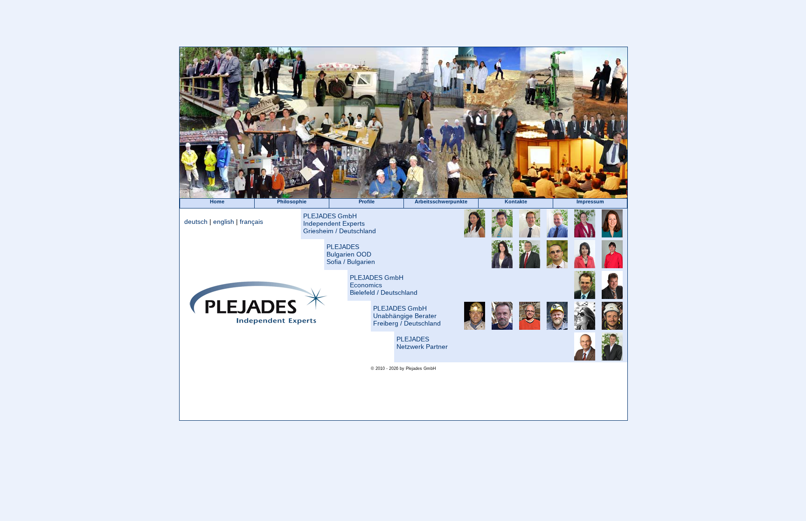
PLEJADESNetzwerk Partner (422, 342)
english (223, 221)
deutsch (196, 221)
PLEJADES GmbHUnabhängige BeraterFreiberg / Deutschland (407, 316)
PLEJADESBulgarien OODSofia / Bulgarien (351, 254)
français (251, 221)
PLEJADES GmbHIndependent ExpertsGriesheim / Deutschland (339, 223)
